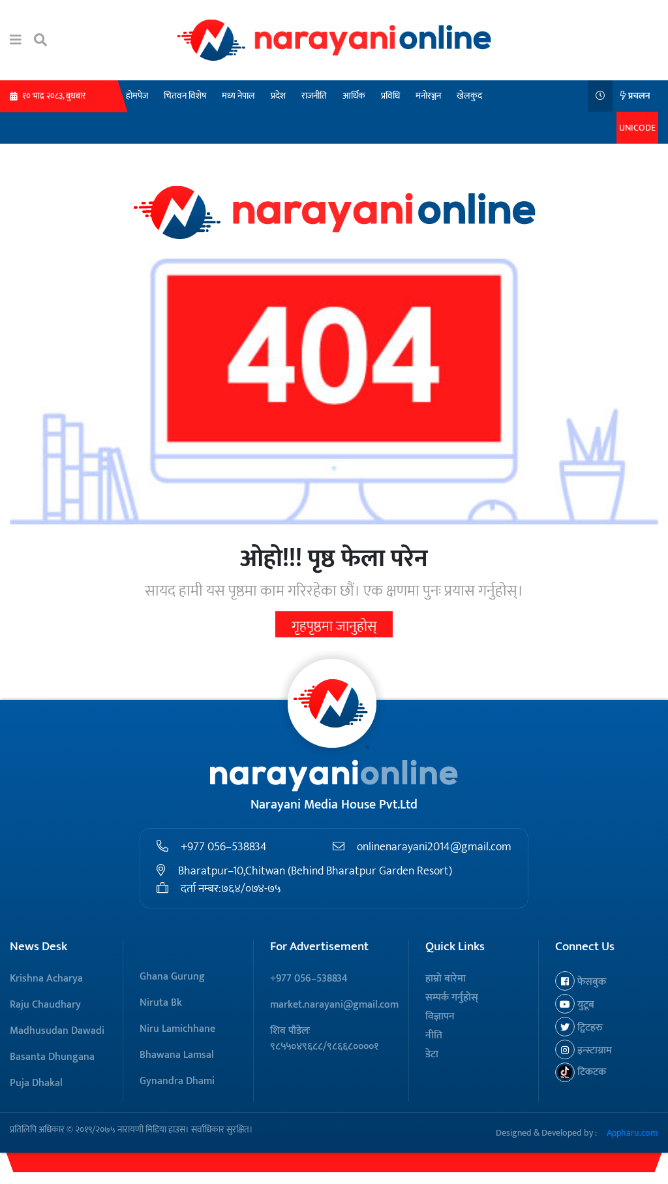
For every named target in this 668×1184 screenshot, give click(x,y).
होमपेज (137, 95)
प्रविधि (390, 95)
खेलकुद (469, 95)
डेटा (431, 1054)
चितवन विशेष (185, 95)
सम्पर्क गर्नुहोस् (451, 997)
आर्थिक (353, 95)
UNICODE (637, 127)
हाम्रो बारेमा (445, 978)
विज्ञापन (440, 1016)
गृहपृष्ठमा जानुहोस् (334, 627)
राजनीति (314, 95)
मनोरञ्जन (428, 95)
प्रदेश (278, 95)
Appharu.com (632, 1133)
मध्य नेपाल (238, 95)
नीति (433, 1035)
